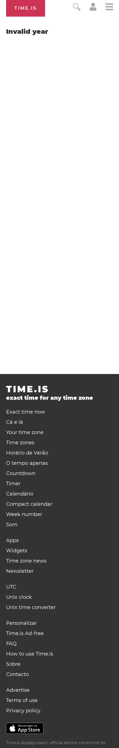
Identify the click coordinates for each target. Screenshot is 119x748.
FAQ (11, 644)
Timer (13, 484)
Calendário (19, 494)
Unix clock (19, 597)
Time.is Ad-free (25, 633)
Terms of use (22, 700)
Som (11, 525)
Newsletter (19, 571)
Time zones (20, 443)
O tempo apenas (27, 463)
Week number (24, 514)
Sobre (13, 664)
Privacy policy (23, 711)
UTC (11, 587)
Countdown (20, 473)
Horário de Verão (27, 453)
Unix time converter (31, 607)
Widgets (16, 551)
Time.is (25, 8)
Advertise (18, 690)
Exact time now (25, 412)
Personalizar (21, 623)
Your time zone (24, 432)
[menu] (109, 7)
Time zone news (26, 561)
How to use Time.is (29, 654)
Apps (12, 540)
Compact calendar (29, 504)
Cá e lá (14, 422)
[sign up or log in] (93, 9)
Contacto (17, 674)
